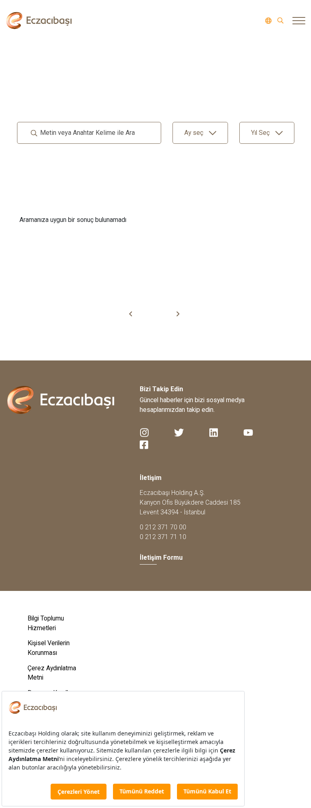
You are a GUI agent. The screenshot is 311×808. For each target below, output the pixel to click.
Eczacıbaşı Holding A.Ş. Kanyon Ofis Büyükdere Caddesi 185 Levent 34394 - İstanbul (190, 502)
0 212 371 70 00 (163, 527)
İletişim (151, 478)
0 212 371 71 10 (163, 537)
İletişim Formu (161, 557)
